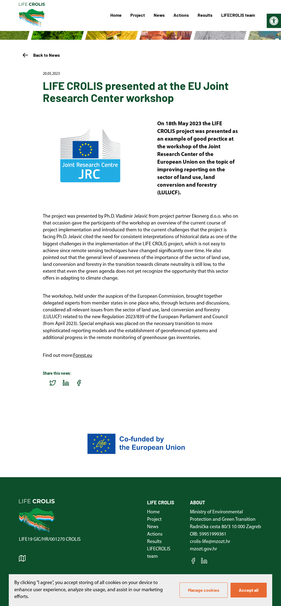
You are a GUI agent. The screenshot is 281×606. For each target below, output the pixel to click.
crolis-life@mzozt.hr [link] (210, 541)
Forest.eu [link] (82, 355)
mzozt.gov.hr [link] (203, 549)
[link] (274, 21)
